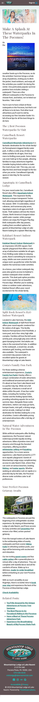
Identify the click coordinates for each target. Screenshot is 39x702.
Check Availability (10, 592)
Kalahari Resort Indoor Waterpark (17, 243)
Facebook (14, 680)
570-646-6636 (19, 673)
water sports (19, 468)
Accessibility (16, 684)
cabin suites (8, 559)
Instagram (18, 680)
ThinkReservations (27, 690)
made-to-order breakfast (22, 570)
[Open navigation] (2, 3)
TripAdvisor (21, 680)
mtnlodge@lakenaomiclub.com (19, 675)
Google (25, 680)
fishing (5, 468)
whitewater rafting (10, 449)
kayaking (27, 449)
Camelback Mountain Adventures (17, 143)
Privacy (25, 684)
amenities (25, 529)
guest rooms (21, 557)
